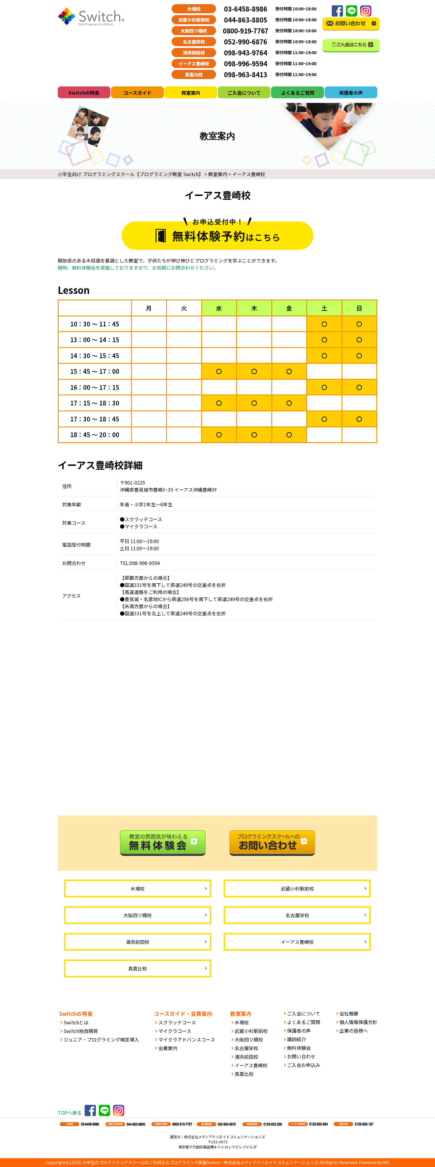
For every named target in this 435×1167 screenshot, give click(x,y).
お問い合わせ (301, 1056)
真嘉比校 (244, 1073)
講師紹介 (296, 1039)
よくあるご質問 (297, 92)
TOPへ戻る (70, 1112)
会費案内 (167, 1048)
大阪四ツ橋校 (249, 1039)
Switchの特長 (84, 92)
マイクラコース (174, 1030)
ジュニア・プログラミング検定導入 (101, 1039)
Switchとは (76, 1022)
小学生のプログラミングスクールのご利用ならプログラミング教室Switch (151, 1162)
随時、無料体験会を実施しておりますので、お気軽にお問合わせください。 (138, 267)
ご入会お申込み (303, 1064)
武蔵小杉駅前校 (251, 1030)
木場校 (242, 1022)
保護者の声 (351, 92)
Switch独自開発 (81, 1030)
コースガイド (137, 92)
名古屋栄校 (246, 1048)
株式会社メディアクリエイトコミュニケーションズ (271, 1162)
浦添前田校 (246, 1056)
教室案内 (190, 92)
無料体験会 (299, 1047)
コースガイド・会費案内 (183, 1013)
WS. (386, 1162)
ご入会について (244, 92)
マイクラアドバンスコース (186, 1039)
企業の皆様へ (353, 1030)
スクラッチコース (177, 1022)
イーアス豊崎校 (251, 1065)
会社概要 (348, 1013)
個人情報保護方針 (358, 1022)
